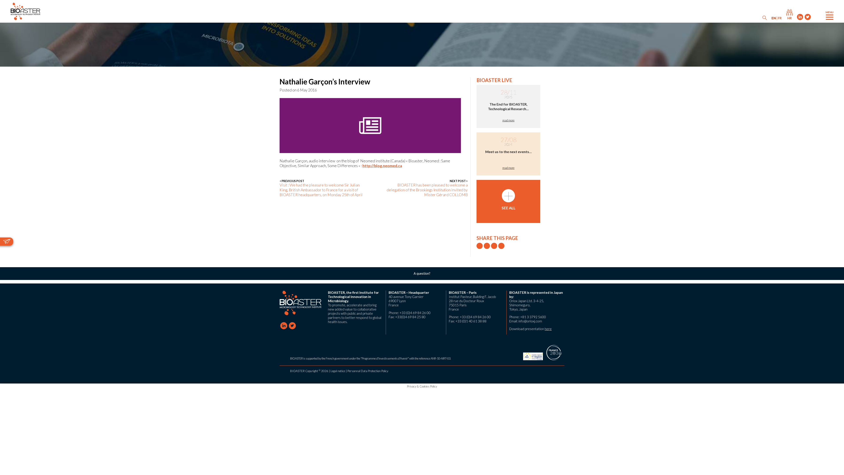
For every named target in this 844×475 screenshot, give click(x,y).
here (548, 329)
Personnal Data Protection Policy (367, 371)
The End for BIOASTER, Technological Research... (508, 106)
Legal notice (338, 371)
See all (508, 199)
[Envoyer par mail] (501, 246)
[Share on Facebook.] (487, 246)
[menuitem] (773, 18)
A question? (422, 273)
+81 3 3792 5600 (533, 317)
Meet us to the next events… (508, 152)
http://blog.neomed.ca (382, 165)
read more (508, 120)
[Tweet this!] (480, 246)
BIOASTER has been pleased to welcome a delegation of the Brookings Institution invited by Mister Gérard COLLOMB (427, 188)
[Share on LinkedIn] (494, 246)
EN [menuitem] (773, 18)
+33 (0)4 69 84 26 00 (415, 313)
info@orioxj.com (530, 321)
